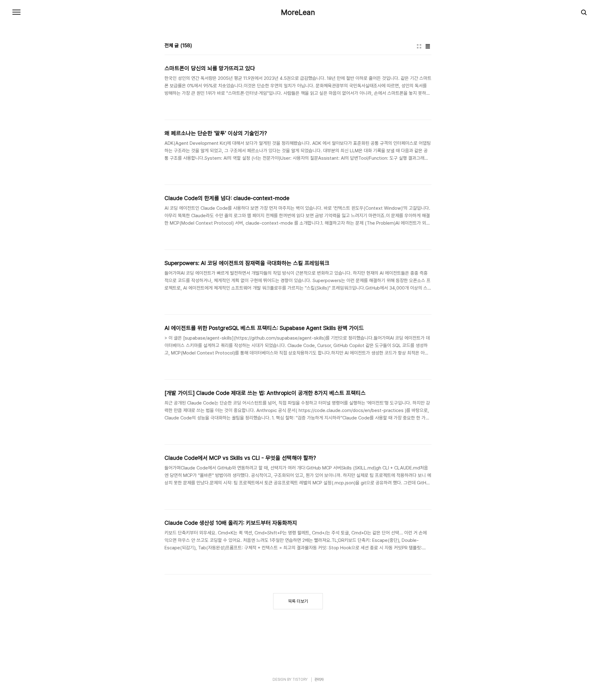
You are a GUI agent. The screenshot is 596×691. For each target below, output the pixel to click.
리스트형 (427, 46)
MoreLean (298, 12)
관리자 (319, 679)
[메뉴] (16, 12)
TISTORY (300, 679)
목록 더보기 (298, 601)
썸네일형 (419, 46)
